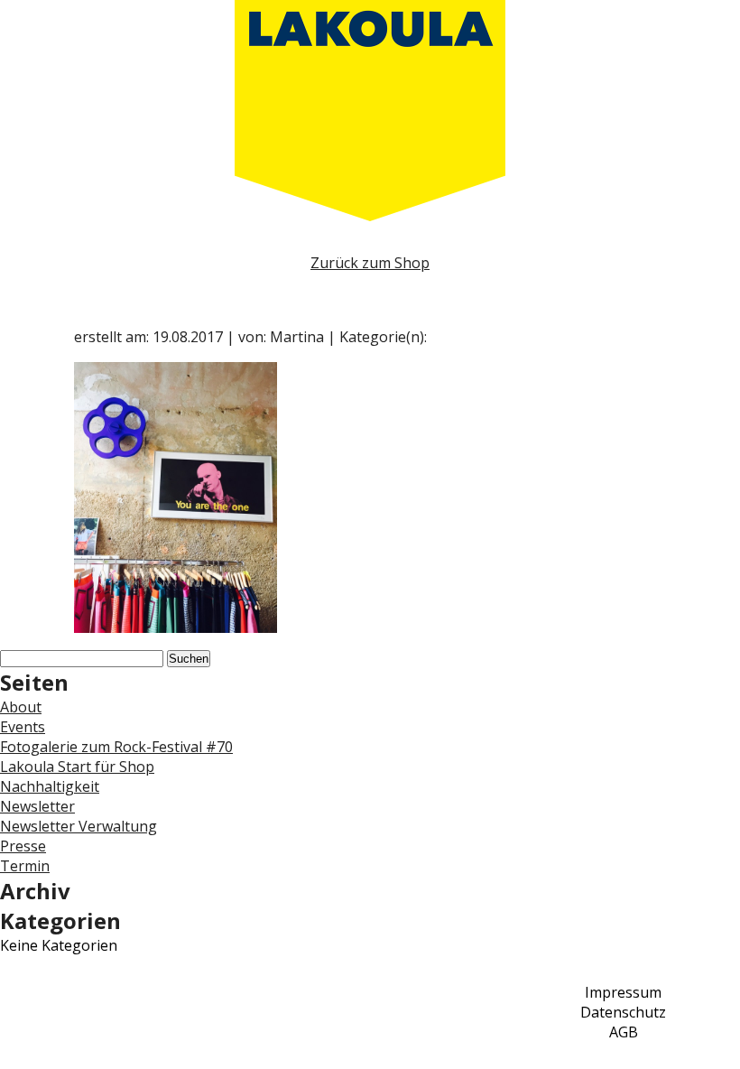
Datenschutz (623, 1012)
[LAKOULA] (370, 110)
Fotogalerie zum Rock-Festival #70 (116, 747)
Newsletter (37, 806)
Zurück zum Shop (370, 263)
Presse (23, 846)
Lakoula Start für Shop (77, 766)
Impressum (623, 992)
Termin (25, 866)
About (21, 707)
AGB (623, 1032)
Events (22, 727)
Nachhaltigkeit (49, 786)
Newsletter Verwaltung (78, 826)
